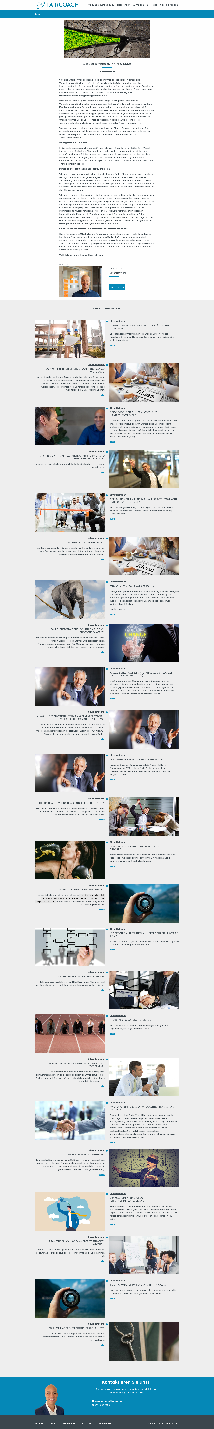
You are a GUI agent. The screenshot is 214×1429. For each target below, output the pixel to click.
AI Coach (138, 4)
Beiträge (152, 4)
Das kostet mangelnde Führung (86, 1154)
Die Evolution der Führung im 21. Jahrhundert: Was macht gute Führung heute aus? (143, 500)
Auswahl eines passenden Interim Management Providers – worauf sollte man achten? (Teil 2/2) (70, 718)
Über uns (40, 1423)
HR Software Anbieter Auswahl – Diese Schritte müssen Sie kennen (144, 935)
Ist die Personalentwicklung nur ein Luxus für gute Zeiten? (70, 803)
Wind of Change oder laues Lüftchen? (132, 585)
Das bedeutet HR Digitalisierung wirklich (81, 889)
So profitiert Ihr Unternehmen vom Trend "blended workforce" (75, 370)
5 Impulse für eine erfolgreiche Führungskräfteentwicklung (128, 1199)
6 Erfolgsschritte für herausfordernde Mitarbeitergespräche (133, 414)
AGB (53, 1423)
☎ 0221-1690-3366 (101, 1405)
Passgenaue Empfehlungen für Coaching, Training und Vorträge (142, 1108)
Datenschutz (69, 1423)
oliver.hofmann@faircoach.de (109, 1401)
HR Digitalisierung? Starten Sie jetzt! (131, 1019)
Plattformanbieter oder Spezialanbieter (81, 976)
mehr (112, 345)
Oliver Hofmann (118, 321)
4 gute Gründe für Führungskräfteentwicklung (138, 1284)
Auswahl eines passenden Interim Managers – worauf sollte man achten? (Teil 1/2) (141, 674)
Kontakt (87, 1423)
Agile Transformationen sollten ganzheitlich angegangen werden (78, 631)
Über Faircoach (169, 4)
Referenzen (123, 4)
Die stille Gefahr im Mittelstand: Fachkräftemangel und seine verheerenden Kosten (72, 457)
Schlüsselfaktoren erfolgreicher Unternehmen (77, 1328)
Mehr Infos (117, 287)
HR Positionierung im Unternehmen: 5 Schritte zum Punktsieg (139, 848)
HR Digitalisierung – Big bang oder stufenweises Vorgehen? (76, 1243)
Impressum (104, 1423)
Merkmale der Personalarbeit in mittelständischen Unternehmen (139, 327)
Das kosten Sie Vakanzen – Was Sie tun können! (137, 759)
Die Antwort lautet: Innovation (86, 542)
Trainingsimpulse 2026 (100, 4)
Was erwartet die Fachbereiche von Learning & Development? (77, 1065)
